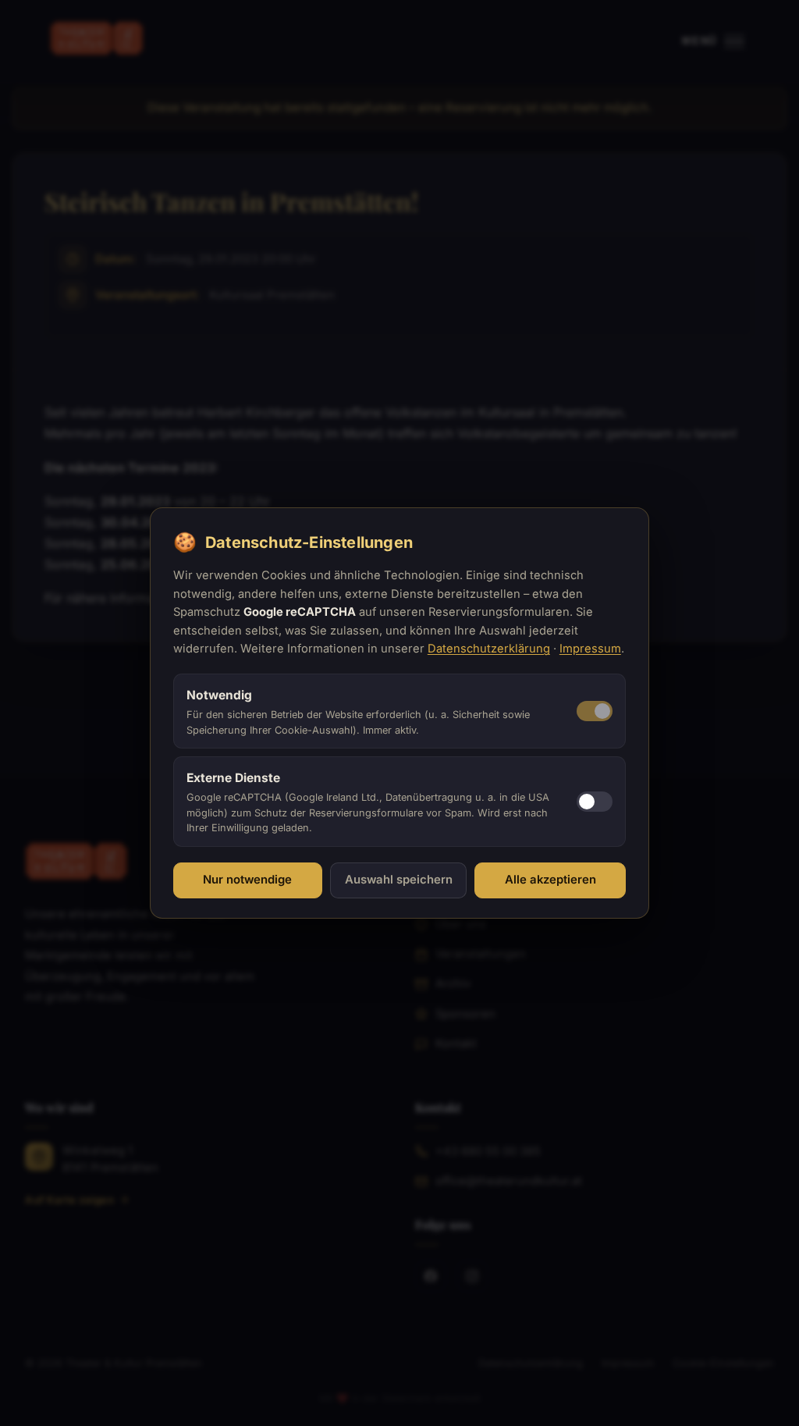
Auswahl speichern (399, 880)
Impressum (590, 649)
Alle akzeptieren (550, 880)
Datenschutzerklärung (489, 649)
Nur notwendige (247, 880)
